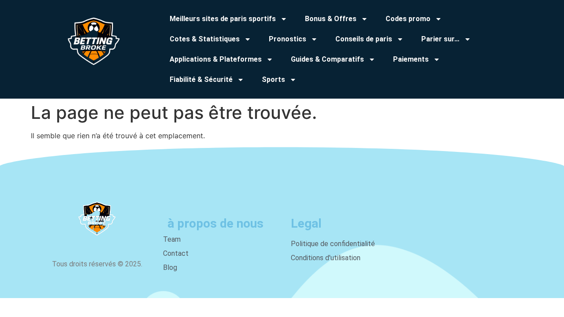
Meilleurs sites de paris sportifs (223, 19)
